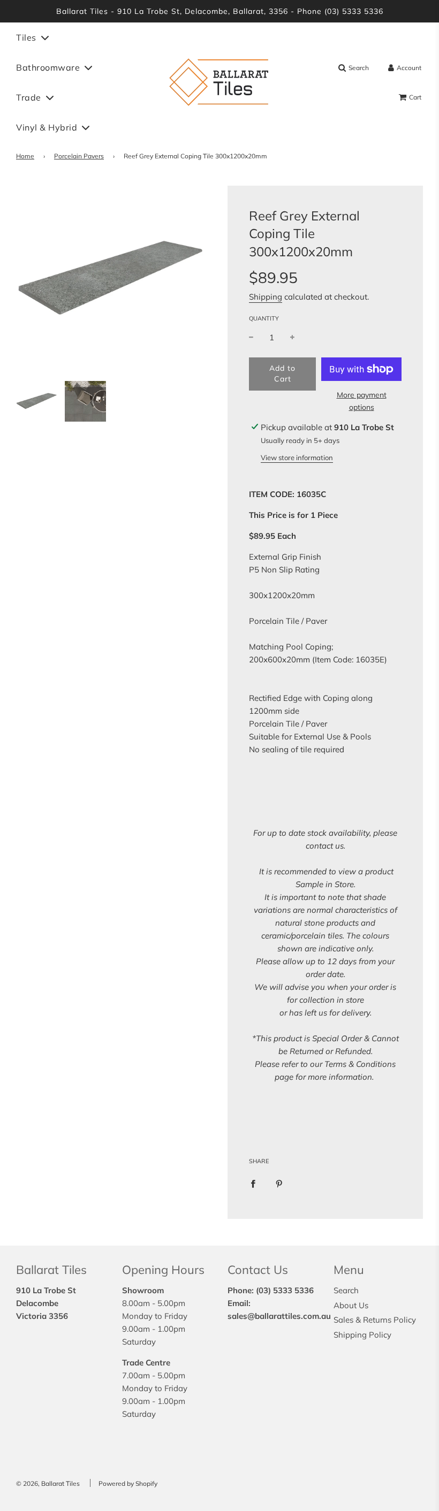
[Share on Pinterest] (279, 1183)
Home (25, 156)
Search (346, 1290)
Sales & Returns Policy (375, 1320)
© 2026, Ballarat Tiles (48, 1483)
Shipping (265, 297)
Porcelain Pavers (79, 156)
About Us (351, 1305)
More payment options (362, 400)
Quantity (264, 318)
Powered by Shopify (128, 1483)
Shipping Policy (362, 1335)
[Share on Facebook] (253, 1183)
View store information (297, 457)
